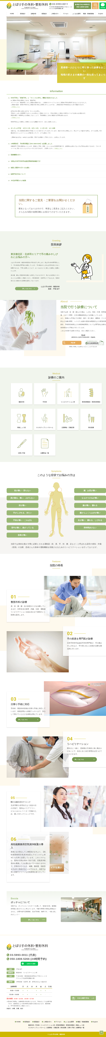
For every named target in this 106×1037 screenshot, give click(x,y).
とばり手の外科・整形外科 (57, 1034)
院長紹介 (22, 13)
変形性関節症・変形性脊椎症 (91, 402)
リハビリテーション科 (68, 402)
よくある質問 (76, 13)
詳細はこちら (58, 148)
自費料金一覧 (44, 453)
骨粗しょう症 (21, 427)
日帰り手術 (21, 453)
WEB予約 (95, 8)
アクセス (65, 13)
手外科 (45, 402)
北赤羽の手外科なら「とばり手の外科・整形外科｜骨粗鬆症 (27, 5)
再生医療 (91, 427)
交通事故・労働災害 (68, 427)
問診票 (73, 342)
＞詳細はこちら (15, 107)
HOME (12, 13)
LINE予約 (102, 7)
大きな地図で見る (83, 998)
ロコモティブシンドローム (44, 427)
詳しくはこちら (27, 288)
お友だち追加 (31, 963)
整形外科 (21, 402)
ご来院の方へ (55, 13)
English (100, 13)
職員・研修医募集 (88, 13)
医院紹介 (44, 13)
